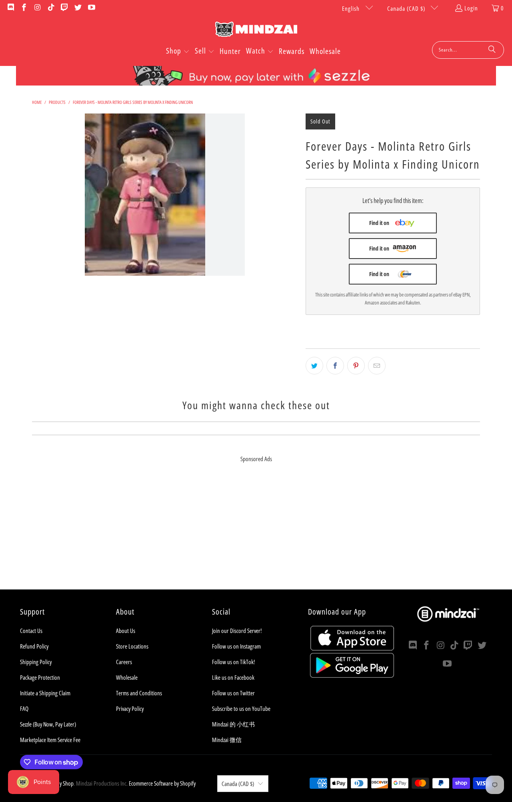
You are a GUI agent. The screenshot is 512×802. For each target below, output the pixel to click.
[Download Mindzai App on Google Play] (352, 675)
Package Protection (40, 677)
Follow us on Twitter (233, 693)
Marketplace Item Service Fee (50, 740)
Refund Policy (34, 646)
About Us (125, 631)
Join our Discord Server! (237, 631)
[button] (178, 51)
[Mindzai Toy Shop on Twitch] (64, 8)
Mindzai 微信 (227, 740)
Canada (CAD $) (407, 8)
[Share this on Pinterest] (356, 365)
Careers (124, 662)
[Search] (492, 50)
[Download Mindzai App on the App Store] (352, 648)
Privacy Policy (130, 708)
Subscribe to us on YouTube (241, 708)
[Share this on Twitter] (314, 365)
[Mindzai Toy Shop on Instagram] (37, 8)
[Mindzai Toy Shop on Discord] (10, 8)
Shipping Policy (36, 662)
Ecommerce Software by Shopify (162, 783)
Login (471, 8)
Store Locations (132, 646)
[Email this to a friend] (377, 365)
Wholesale (127, 677)
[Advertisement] (256, 533)
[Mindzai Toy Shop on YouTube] (91, 8)
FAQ (24, 708)
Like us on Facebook (233, 677)
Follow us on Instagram (236, 646)
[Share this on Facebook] (335, 365)
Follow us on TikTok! (233, 662)
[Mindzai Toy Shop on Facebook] (24, 8)
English (351, 8)
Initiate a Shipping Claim (45, 693)
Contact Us (31, 631)
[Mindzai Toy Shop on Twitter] (77, 8)
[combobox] (468, 50)
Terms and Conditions (139, 693)
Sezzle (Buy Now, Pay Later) (48, 724)
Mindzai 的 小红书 (233, 724)
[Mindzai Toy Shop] (256, 30)
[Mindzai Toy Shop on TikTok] (50, 8)
